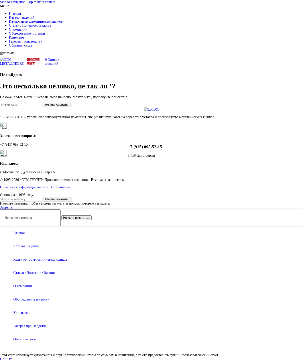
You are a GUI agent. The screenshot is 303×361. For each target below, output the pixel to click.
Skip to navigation (13, 2)
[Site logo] (12, 63)
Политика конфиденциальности (24, 187)
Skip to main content (40, 2)
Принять (6, 359)
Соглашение (60, 187)
